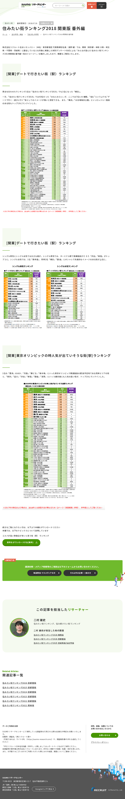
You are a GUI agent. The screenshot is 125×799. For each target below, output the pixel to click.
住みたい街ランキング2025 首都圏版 (19, 687)
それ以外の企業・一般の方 (80, 573)
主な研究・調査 (17, 34)
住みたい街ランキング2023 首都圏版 (19, 696)
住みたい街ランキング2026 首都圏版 (50, 639)
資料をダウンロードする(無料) (20, 542)
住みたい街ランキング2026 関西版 (49, 635)
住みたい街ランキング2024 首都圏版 (19, 692)
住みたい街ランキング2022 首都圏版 (19, 701)
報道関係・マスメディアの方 (44, 573)
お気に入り (92, 4)
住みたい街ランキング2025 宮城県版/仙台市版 (54, 643)
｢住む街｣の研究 (33, 34)
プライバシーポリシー (100, 742)
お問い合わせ (104, 735)
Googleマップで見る (43, 789)
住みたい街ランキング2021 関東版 (18, 705)
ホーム (4, 34)
